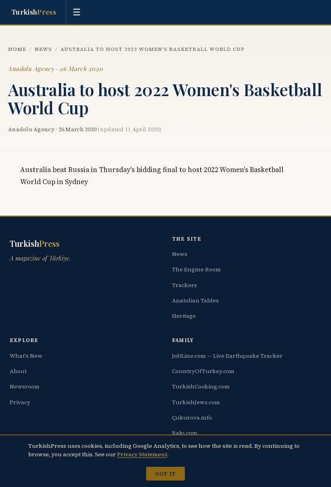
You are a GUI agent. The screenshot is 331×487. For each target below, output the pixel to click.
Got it (165, 473)
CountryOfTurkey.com (203, 371)
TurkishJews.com (196, 402)
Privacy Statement (142, 454)
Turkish (33, 11)
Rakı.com (184, 433)
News (43, 49)
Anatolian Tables (195, 300)
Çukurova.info (192, 418)
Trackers (184, 285)
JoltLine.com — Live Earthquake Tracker (227, 356)
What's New (26, 356)
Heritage (184, 316)
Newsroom (25, 386)
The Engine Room (196, 269)
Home (17, 49)
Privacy (20, 402)
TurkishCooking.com (201, 386)
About (18, 371)
